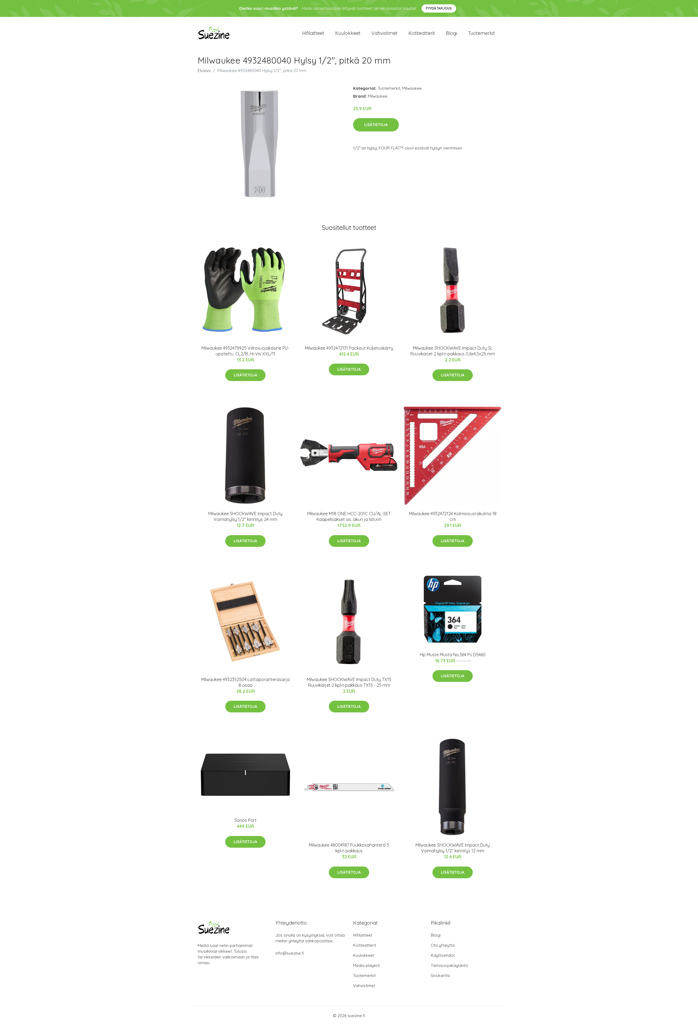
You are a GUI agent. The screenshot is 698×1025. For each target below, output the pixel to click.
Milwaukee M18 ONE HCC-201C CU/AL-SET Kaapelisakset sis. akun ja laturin (349, 516)
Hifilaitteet (313, 33)
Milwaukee (412, 88)
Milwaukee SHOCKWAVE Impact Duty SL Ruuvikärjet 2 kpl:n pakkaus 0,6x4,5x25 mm (452, 350)
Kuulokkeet (347, 33)
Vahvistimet (384, 33)
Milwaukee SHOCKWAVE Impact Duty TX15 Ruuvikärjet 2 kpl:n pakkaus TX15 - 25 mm (349, 682)
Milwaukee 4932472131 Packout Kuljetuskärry (349, 348)
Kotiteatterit (421, 33)
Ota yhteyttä (443, 945)
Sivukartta (440, 975)
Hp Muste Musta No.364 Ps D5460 (453, 654)
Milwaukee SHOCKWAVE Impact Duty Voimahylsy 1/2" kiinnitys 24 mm (245, 516)
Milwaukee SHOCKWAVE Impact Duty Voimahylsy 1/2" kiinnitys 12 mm (453, 847)
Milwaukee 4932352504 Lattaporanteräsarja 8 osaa (245, 682)
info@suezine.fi (289, 953)
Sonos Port (245, 820)
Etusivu (204, 70)
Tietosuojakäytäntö (449, 965)
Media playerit (366, 965)
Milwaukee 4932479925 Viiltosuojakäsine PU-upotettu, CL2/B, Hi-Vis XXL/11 (245, 350)
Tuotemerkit (481, 33)
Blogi (451, 33)
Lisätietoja (376, 124)
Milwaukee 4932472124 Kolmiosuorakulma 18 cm (453, 516)
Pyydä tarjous (439, 8)
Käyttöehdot (443, 955)
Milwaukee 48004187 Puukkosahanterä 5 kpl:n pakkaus (349, 847)
